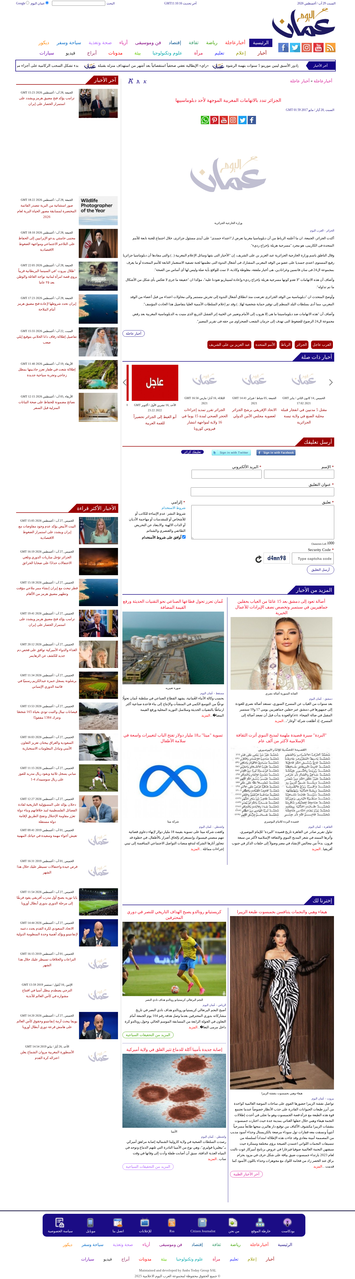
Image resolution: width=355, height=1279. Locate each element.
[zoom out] (144, 80)
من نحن (233, 1231)
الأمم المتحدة (265, 345)
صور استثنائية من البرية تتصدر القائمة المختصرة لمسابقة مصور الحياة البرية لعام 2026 (46, 211)
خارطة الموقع (261, 1231)
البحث (111, 3)
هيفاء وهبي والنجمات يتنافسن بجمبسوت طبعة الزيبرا (282, 912)
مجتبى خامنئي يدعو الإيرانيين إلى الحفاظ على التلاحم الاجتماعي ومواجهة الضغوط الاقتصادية (46, 243)
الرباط (286, 345)
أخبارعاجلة (323, 81)
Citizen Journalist (202, 1231)
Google (20, 3)
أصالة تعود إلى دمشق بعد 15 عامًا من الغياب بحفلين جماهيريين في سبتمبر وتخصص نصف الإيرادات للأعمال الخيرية (281, 607)
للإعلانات (145, 1231)
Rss (172, 1231)
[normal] (137, 80)
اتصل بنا (118, 1231)
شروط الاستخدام (174, 508)
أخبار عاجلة (300, 81)
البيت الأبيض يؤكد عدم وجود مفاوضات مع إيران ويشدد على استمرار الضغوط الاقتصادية (47, 532)
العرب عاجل (322, 345)
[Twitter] (231, 455)
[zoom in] (130, 80)
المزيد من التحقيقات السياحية (148, 1035)
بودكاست (288, 1231)
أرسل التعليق (320, 570)
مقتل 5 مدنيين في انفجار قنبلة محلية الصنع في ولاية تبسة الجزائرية (304, 416)
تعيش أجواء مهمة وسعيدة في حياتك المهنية (47, 836)
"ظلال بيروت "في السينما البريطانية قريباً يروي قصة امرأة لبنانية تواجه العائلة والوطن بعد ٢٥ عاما (47, 276)
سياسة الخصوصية (60, 1231)
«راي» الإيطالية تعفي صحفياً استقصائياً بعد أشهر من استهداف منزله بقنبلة (174, 66)
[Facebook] (276, 455)
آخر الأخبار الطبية (246, 1174)
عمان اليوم (38, 3)
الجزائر (301, 345)
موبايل (91, 1231)
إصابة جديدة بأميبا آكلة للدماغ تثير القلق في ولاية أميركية (174, 1049)
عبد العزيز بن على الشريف (229, 345)
